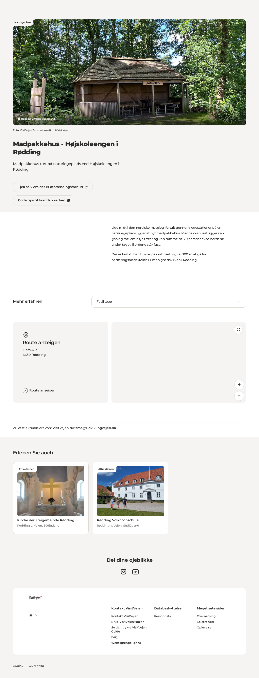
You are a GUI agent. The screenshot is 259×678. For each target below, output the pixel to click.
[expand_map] (238, 329)
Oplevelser (205, 627)
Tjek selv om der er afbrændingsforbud (50, 187)
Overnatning (206, 616)
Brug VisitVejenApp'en (127, 622)
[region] (178, 362)
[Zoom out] (239, 396)
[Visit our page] (123, 571)
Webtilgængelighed (126, 643)
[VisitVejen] (35, 597)
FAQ (114, 637)
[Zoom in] (239, 384)
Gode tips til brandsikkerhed (41, 200)
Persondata (162, 616)
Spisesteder (205, 622)
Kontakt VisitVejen (124, 616)
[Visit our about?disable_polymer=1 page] (135, 571)
